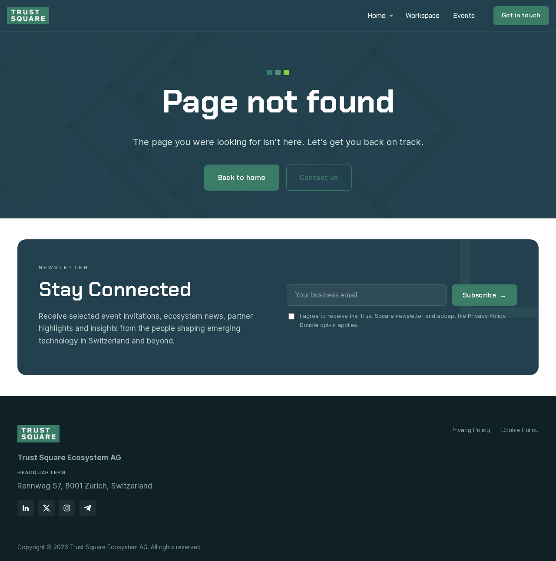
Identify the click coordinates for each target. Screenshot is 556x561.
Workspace (423, 15)
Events (464, 15)
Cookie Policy (520, 430)
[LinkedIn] (25, 508)
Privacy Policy (470, 430)
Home (377, 15)
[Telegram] (87, 508)
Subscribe (484, 295)
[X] (46, 508)
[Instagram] (67, 508)
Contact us (319, 177)
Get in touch (521, 15)
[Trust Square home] (28, 15)
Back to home (242, 177)
